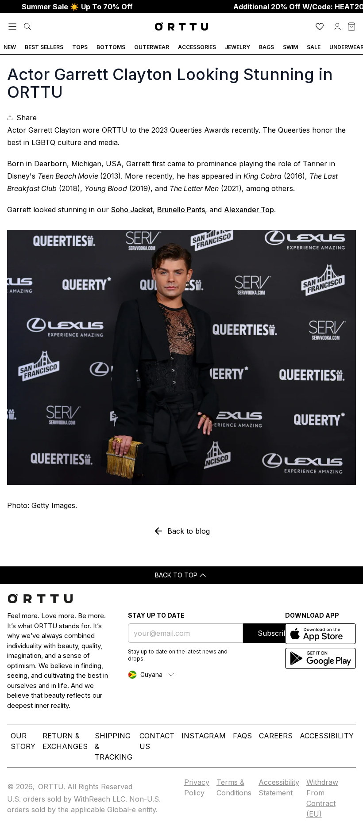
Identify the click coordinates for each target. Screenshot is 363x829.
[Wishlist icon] (320, 26)
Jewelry (237, 47)
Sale (314, 47)
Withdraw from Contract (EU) (322, 798)
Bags (266, 47)
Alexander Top (249, 209)
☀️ (77, 6)
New (10, 47)
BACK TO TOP (176, 575)
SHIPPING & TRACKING (113, 746)
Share (26, 117)
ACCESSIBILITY (327, 735)
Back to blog (188, 531)
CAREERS (276, 735)
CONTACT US (156, 741)
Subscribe (275, 633)
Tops (80, 47)
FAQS (242, 735)
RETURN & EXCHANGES (65, 741)
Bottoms (111, 47)
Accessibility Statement (279, 787)
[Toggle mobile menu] (12, 26)
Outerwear (151, 47)
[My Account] (337, 26)
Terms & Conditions (233, 787)
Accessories (197, 47)
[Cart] (351, 26)
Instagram (204, 735)
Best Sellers (44, 47)
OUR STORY (23, 741)
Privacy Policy (196, 787)
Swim (290, 47)
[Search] (27, 26)
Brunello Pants (181, 209)
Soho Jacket (132, 209)
